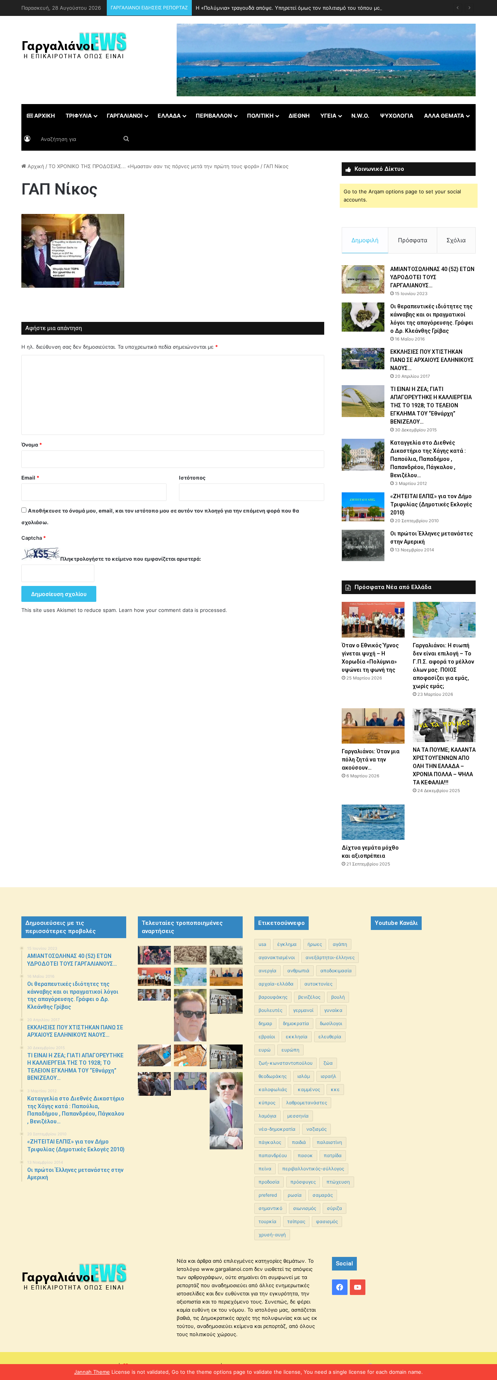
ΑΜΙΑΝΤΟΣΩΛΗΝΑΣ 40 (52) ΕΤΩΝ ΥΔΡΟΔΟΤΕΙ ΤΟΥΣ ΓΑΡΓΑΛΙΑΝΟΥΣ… (432, 277)
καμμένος (309, 1089)
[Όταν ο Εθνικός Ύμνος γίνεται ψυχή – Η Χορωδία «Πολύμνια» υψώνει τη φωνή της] (373, 619)
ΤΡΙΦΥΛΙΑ (79, 115)
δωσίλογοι (331, 1023)
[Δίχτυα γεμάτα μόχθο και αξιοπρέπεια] (373, 822)
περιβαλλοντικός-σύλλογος (313, 1168)
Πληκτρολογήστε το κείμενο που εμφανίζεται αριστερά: (130, 559)
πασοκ (305, 1155)
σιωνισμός (304, 1208)
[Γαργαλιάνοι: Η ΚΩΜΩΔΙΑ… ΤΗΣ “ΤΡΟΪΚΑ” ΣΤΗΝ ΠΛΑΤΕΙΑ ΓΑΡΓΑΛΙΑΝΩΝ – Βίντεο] (226, 1001)
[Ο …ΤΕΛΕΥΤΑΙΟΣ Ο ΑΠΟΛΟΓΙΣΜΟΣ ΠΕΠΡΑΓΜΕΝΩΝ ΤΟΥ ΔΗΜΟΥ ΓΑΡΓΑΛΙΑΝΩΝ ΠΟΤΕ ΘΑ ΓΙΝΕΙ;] (226, 1110)
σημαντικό (270, 1208)
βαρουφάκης (273, 997)
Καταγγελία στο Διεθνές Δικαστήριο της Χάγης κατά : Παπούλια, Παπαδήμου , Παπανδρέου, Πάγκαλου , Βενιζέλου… (428, 459)
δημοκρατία (296, 1023)
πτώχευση (338, 1182)
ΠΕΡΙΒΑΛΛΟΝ (214, 115)
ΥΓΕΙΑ (328, 115)
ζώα (328, 1063)
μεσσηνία (298, 1116)
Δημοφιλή (365, 240)
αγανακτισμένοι (277, 957)
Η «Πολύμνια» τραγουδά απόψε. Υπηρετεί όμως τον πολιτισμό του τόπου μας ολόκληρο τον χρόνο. (316, 8)
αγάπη (340, 944)
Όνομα (31, 444)
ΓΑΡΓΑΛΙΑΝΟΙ (124, 115)
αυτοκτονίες (318, 984)
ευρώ (265, 1050)
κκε (335, 1089)
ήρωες (315, 944)
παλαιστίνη (329, 1142)
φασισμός (327, 1221)
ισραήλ (328, 1076)
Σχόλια (456, 240)
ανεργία (267, 970)
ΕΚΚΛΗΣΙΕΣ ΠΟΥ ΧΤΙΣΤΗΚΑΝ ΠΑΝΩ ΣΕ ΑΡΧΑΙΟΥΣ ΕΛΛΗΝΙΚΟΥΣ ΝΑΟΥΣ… (432, 360)
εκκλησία (297, 1036)
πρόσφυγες (303, 1182)
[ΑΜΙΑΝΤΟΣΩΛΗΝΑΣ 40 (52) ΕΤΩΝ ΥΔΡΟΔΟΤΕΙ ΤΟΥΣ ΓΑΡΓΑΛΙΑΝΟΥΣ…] (363, 279)
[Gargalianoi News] (74, 48)
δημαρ (265, 1023)
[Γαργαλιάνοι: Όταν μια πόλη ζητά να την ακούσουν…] (373, 726)
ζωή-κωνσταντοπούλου (286, 1063)
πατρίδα (333, 1155)
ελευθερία (329, 1036)
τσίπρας (296, 1221)
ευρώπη (290, 1050)
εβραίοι (267, 1036)
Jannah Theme (92, 1372)
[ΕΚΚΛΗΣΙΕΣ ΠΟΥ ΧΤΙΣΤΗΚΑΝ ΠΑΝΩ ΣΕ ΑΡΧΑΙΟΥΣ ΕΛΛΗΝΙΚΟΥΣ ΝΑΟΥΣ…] (363, 358)
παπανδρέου (273, 1155)
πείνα (265, 1168)
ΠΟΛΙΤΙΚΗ (260, 115)
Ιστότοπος (192, 477)
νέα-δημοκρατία (277, 1129)
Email (30, 477)
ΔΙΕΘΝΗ (298, 115)
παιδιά (299, 1142)
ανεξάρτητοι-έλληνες (330, 957)
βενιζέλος (309, 997)
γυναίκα (333, 1010)
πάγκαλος (270, 1142)
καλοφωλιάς (273, 1089)
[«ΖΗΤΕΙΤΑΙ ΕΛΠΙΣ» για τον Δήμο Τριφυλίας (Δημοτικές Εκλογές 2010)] (363, 506)
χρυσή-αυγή (272, 1234)
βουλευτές (270, 1010)
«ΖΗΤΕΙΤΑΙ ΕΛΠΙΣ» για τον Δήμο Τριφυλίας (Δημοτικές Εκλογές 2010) (431, 504)
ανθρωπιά (298, 970)
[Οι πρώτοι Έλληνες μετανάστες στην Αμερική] (363, 545)
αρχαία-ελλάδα (276, 984)
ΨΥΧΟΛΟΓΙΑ (396, 115)
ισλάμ (303, 1076)
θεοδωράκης (273, 1076)
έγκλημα (287, 944)
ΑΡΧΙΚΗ (44, 115)
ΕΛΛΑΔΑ (169, 115)
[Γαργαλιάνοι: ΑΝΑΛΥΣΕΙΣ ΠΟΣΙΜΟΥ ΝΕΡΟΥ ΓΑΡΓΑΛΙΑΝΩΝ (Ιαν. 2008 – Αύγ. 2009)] (190, 1055)
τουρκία (267, 1221)
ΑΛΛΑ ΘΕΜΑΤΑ (444, 115)
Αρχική (35, 166)
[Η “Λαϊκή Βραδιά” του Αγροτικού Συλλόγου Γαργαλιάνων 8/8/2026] (154, 955)
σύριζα (334, 1208)
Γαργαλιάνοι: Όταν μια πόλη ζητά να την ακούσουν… (371, 759)
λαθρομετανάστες (306, 1102)
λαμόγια (267, 1116)
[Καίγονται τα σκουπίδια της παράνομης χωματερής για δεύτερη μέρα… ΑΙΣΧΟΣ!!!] (154, 1084)
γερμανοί (303, 1010)
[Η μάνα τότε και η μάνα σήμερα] (226, 955)
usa (262, 944)
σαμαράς (323, 1195)
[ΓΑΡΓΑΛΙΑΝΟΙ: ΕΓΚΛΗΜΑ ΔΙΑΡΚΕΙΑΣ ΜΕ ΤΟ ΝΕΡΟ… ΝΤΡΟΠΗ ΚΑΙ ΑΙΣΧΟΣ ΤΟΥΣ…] (154, 995)
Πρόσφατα (412, 240)
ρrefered (268, 1195)
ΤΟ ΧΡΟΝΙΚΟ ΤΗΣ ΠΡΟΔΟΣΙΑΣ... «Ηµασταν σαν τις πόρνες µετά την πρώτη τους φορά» (154, 166)
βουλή (338, 997)
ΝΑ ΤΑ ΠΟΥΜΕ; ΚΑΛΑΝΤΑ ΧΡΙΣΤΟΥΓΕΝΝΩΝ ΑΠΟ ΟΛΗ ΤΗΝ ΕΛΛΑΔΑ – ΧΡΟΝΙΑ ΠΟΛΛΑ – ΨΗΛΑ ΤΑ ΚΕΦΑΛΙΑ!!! (444, 766)
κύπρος (267, 1102)
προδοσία (269, 1182)
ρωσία (295, 1195)
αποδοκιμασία (336, 970)
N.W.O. (360, 115)
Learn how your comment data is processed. (173, 610)
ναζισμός (316, 1129)
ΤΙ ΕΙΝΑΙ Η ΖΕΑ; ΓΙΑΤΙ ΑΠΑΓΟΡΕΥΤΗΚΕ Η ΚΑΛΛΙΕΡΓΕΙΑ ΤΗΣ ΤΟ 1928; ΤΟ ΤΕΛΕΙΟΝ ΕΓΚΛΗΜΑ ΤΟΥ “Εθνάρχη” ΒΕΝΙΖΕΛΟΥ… (431, 405)
